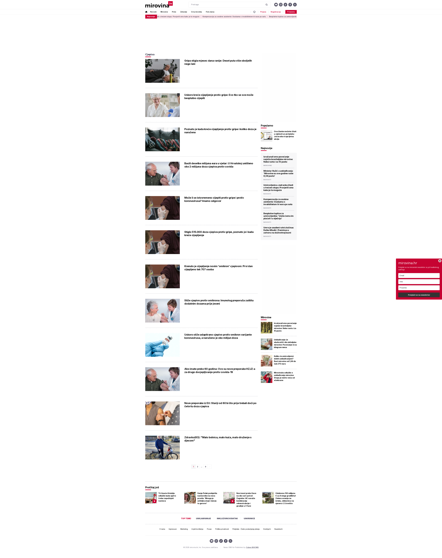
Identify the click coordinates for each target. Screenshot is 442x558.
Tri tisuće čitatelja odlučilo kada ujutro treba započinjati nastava (167, 497)
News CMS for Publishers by (241, 547)
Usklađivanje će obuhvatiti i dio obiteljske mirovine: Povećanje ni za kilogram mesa (285, 343)
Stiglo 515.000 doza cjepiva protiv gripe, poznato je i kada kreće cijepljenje (219, 233)
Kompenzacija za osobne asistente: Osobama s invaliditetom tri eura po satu (206, 17)
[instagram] (281, 4)
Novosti (153, 12)
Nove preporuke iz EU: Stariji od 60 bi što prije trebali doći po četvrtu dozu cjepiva (220, 405)
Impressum (173, 529)
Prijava (263, 12)
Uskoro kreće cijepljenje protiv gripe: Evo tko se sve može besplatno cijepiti (218, 96)
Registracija (276, 12)
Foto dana (210, 12)
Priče (174, 12)
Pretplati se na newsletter (419, 295)
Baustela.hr (279, 529)
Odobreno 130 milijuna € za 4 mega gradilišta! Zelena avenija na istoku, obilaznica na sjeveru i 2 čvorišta (285, 498)
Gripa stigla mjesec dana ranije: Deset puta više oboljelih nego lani (218, 62)
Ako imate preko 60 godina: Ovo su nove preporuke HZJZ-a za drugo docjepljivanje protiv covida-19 (219, 370)
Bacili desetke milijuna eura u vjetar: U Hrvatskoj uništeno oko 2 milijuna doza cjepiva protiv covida (218, 165)
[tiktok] (285, 4)
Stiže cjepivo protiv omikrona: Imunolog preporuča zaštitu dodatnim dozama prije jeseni (218, 302)
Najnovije (266, 148)
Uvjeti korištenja (197, 529)
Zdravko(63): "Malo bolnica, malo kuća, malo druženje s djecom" (218, 439)
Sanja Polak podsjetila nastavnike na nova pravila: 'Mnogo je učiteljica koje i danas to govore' (207, 498)
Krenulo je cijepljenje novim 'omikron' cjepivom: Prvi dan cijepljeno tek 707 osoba (218, 268)
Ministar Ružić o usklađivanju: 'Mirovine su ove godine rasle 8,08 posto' (278, 173)
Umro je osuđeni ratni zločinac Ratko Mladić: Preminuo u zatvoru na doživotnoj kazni (278, 230)
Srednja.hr (267, 529)
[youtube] (276, 4)
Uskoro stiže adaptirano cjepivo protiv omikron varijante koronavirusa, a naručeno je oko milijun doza (218, 336)
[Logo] (159, 4)
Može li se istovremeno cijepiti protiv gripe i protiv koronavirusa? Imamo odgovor (214, 199)
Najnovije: (151, 17)
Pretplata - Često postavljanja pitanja (246, 529)
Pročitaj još (152, 487)
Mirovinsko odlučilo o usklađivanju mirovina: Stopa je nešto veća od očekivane (284, 376)
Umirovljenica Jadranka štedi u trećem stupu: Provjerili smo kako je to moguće (278, 187)
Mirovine (164, 12)
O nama (162, 529)
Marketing (184, 529)
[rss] (295, 4)
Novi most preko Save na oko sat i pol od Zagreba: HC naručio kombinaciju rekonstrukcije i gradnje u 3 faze (246, 499)
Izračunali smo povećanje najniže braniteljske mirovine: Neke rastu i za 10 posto (278, 159)
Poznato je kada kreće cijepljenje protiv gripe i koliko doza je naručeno (220, 131)
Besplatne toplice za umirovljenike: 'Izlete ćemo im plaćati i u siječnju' (270, 17)
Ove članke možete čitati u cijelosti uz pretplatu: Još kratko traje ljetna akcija (285, 135)
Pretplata (291, 12)
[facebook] (290, 4)
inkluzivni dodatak (227, 518)
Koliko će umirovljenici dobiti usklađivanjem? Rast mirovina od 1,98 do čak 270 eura (285, 360)
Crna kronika (196, 12)
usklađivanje (203, 518)
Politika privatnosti (222, 529)
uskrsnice (249, 518)
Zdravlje (183, 12)
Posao (209, 529)
